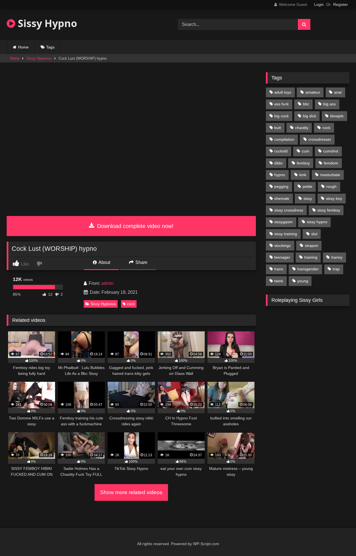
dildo (278, 163)
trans (278, 269)
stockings (282, 245)
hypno (279, 175)
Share (140, 262)
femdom (331, 163)
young (302, 281)
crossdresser (319, 139)
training (310, 257)
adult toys (282, 92)
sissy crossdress (288, 210)
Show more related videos (131, 492)
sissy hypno (317, 222)
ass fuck (281, 104)
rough (331, 186)
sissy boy (334, 198)
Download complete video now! (134, 226)
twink (278, 281)
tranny (336, 257)
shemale (281, 198)
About (104, 262)
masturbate (330, 175)
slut (314, 234)
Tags (50, 47)
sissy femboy (328, 210)
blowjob (336, 116)
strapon (311, 245)
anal (338, 92)
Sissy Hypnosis (39, 58)
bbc (306, 104)
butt (277, 127)
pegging (281, 186)
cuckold (281, 151)
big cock (281, 116)
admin (107, 283)
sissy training (285, 234)
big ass (329, 104)
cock (131, 304)
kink (302, 175)
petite (307, 186)
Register (340, 4)
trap (336, 269)
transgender (308, 269)
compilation (284, 139)
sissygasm (283, 222)
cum (305, 151)
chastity (301, 127)
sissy (307, 198)
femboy (303, 163)
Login (319, 4)
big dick (309, 116)
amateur (312, 92)
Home (23, 47)
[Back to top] (339, 539)
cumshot (330, 151)
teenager (282, 257)
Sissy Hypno (46, 23)
